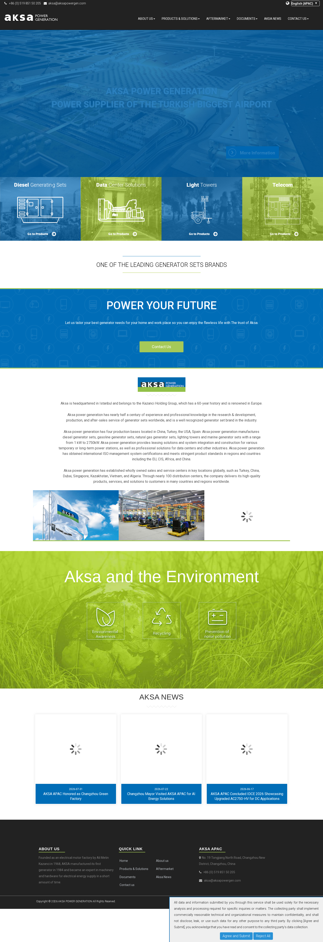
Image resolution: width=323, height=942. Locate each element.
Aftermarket (217, 18)
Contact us (297, 18)
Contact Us (161, 346)
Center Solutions (121, 184)
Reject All (263, 936)
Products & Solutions (180, 18)
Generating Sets (40, 184)
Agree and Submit (236, 936)
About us (145, 18)
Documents (246, 18)
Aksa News (272, 18)
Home (124, 860)
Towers (202, 184)
